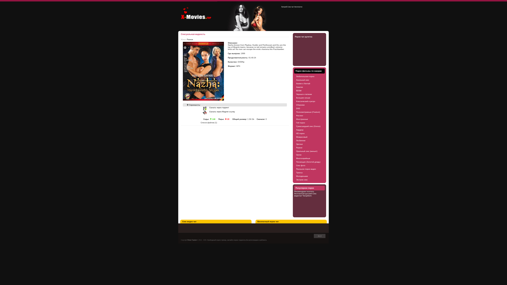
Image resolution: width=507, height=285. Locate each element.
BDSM (298, 91)
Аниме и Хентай (303, 83)
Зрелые (299, 144)
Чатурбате (307, 196)
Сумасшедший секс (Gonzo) (308, 126)
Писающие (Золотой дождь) (308, 162)
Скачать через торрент (219, 107)
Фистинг (299, 116)
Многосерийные (303, 158)
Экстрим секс (302, 180)
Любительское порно (305, 76)
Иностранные (302, 119)
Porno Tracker (192, 240)
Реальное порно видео (306, 169)
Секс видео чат (189, 221)
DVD (298, 108)
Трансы (299, 173)
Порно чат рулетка (303, 37)
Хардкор (299, 130)
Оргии (298, 155)
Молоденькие (302, 176)
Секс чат (290, 7)
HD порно (300, 133)
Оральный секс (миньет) (306, 151)
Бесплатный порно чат (268, 221)
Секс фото (300, 165)
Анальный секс (302, 80)
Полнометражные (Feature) (308, 112)
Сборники (300, 105)
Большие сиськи (303, 98)
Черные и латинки (304, 94)
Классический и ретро (305, 101)
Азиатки (299, 87)
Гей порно (300, 123)
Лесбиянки (300, 140)
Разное (190, 39)
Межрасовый (301, 137)
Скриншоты (194, 105)
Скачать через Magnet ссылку (222, 112)
